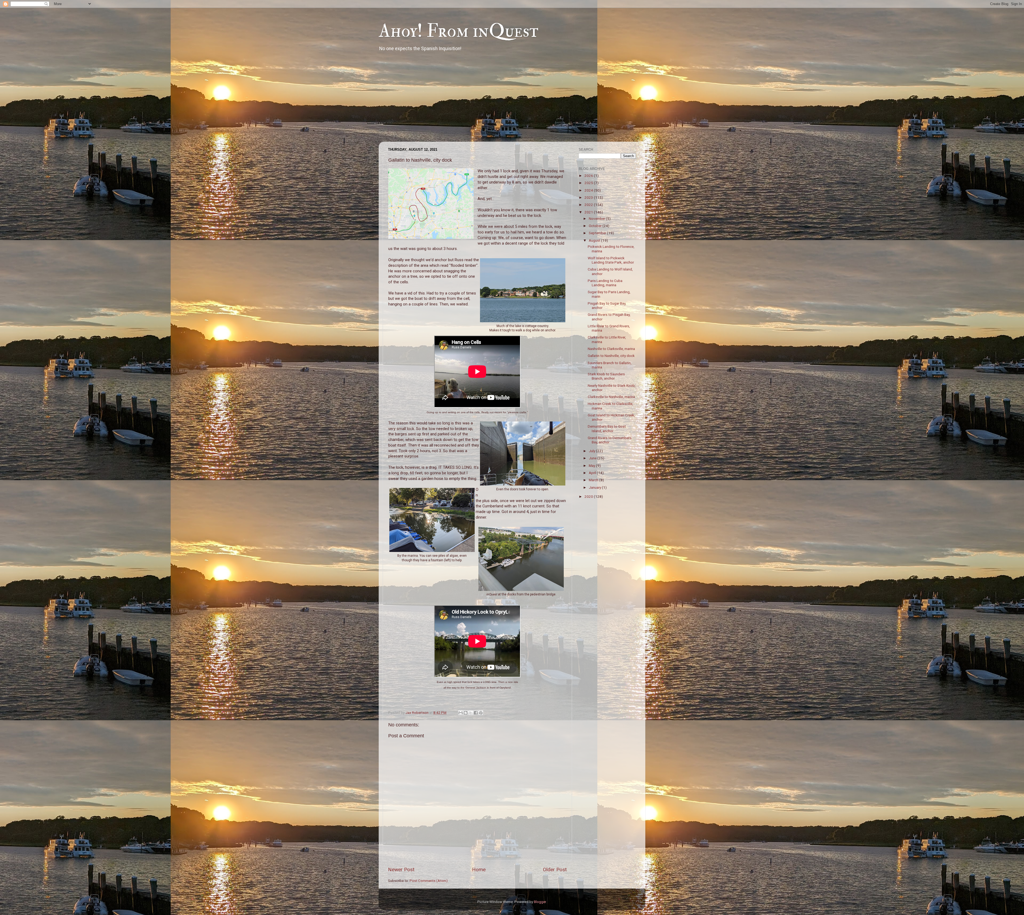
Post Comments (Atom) (429, 880)
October (595, 226)
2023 (589, 197)
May (592, 465)
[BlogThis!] (465, 712)
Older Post (555, 869)
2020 (589, 496)
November (597, 218)
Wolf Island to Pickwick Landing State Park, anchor (611, 260)
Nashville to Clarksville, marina (611, 349)
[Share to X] (470, 712)
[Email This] (460, 712)
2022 (589, 204)
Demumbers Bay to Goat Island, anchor (607, 428)
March (594, 480)
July (592, 451)
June (593, 458)
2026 (589, 175)
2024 (589, 190)
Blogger (540, 902)
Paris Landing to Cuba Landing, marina (605, 283)
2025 (589, 183)
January (595, 487)
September (598, 233)
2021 (589, 212)
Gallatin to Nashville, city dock (611, 355)
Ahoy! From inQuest (458, 31)
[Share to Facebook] (475, 712)
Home (479, 869)
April (593, 473)
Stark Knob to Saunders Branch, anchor (606, 376)
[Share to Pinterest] (480, 712)
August (595, 240)
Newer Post (401, 869)
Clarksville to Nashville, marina (611, 397)
